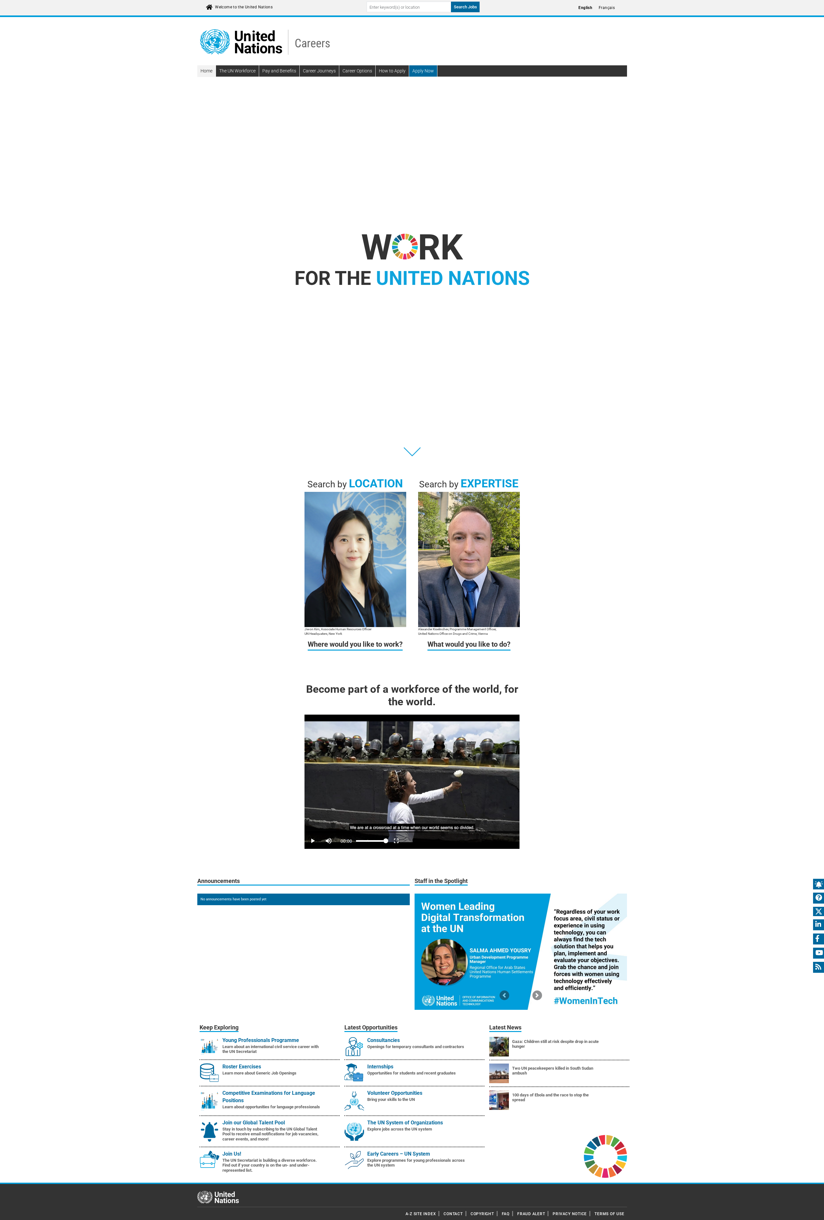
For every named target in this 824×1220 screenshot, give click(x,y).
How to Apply (392, 70)
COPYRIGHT (482, 1214)
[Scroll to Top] (813, 1210)
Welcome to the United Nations (244, 7)
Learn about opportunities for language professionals (271, 1106)
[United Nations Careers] (264, 41)
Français (607, 7)
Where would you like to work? (355, 644)
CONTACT (453, 1214)
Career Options (357, 70)
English (585, 7)
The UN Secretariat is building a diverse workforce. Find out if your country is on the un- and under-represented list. (269, 1165)
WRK (412, 247)
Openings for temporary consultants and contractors (415, 1046)
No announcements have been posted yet (234, 899)
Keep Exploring (219, 1027)
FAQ (506, 1214)
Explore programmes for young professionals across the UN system (416, 1163)
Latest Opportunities (371, 1027)
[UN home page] (218, 1196)
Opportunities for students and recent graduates (411, 1073)
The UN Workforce (237, 70)
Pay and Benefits (279, 70)
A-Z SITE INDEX (421, 1214)
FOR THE (412, 278)
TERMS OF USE (609, 1214)
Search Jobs (465, 7)
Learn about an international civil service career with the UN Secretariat (270, 1049)
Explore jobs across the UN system (399, 1129)
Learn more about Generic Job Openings (259, 1073)
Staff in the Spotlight (441, 881)
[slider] (412, 832)
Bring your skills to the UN (391, 1099)
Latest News (505, 1027)
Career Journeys (319, 70)
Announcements (218, 881)
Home (206, 70)
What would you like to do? (468, 644)
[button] (504, 995)
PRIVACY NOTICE (570, 1214)
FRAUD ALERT (531, 1214)
